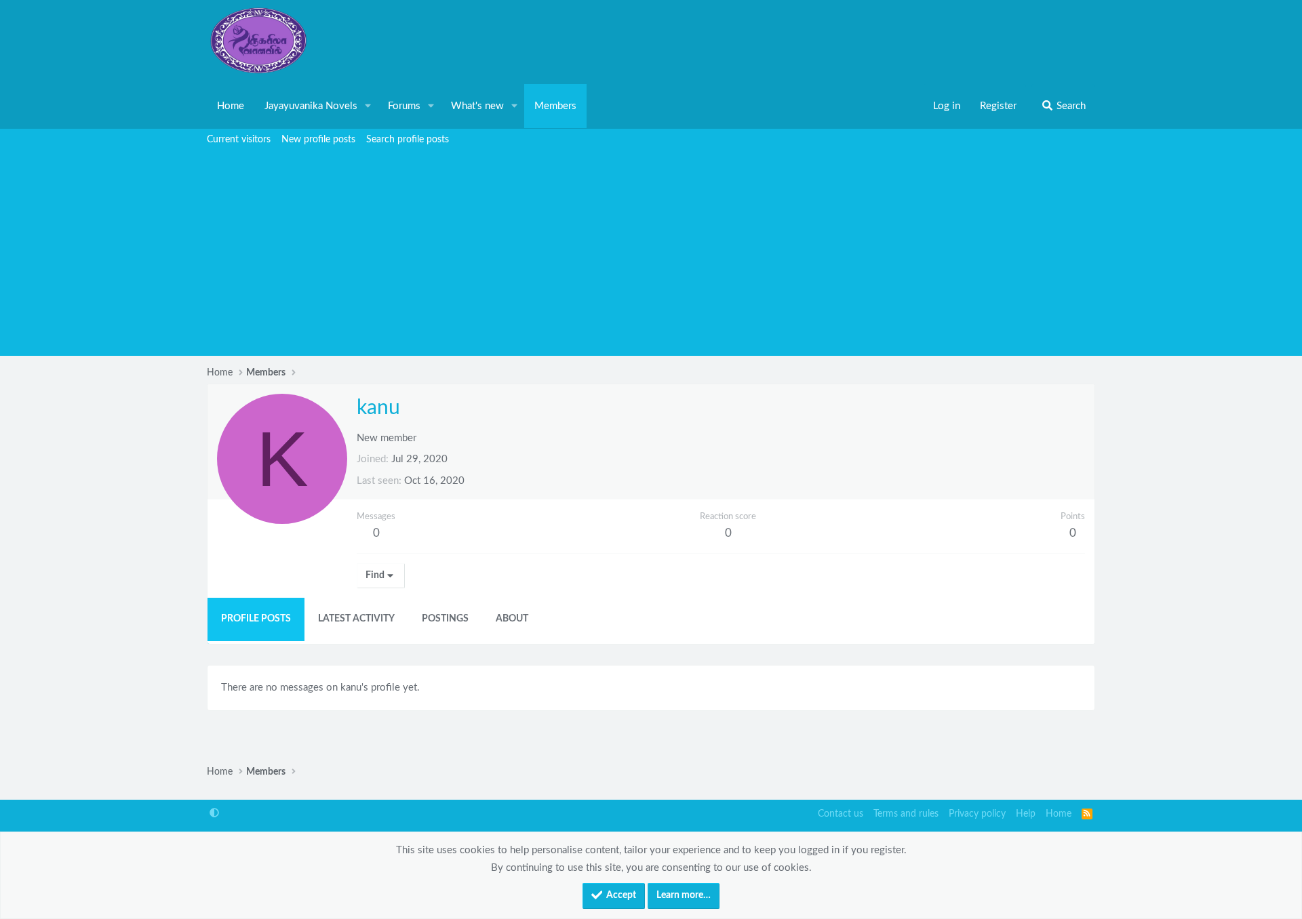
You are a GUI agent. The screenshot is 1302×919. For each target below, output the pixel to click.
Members (555, 106)
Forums (404, 106)
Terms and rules (906, 814)
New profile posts (318, 139)
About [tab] (512, 619)
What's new (477, 106)
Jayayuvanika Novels (310, 106)
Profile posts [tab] (256, 619)
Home (230, 106)
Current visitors (239, 139)
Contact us (840, 814)
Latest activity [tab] (356, 619)
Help (1025, 814)
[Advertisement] (651, 254)
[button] (368, 106)
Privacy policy (977, 814)
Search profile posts (407, 139)
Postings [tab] (445, 619)
